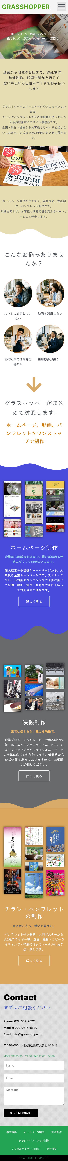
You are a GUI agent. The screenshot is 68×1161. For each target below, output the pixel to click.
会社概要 (52, 1148)
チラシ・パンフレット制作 (34, 1140)
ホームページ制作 (34, 1132)
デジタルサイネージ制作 (25, 1148)
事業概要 (12, 1132)
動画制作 (56, 1132)
